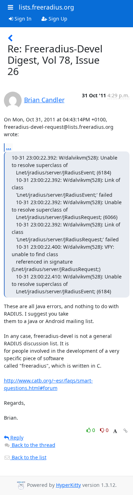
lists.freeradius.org (46, 7)
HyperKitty (68, 485)
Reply (16, 437)
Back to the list (28, 457)
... (8, 147)
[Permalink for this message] (125, 431)
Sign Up (57, 18)
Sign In (22, 18)
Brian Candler (44, 100)
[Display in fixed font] (115, 431)
